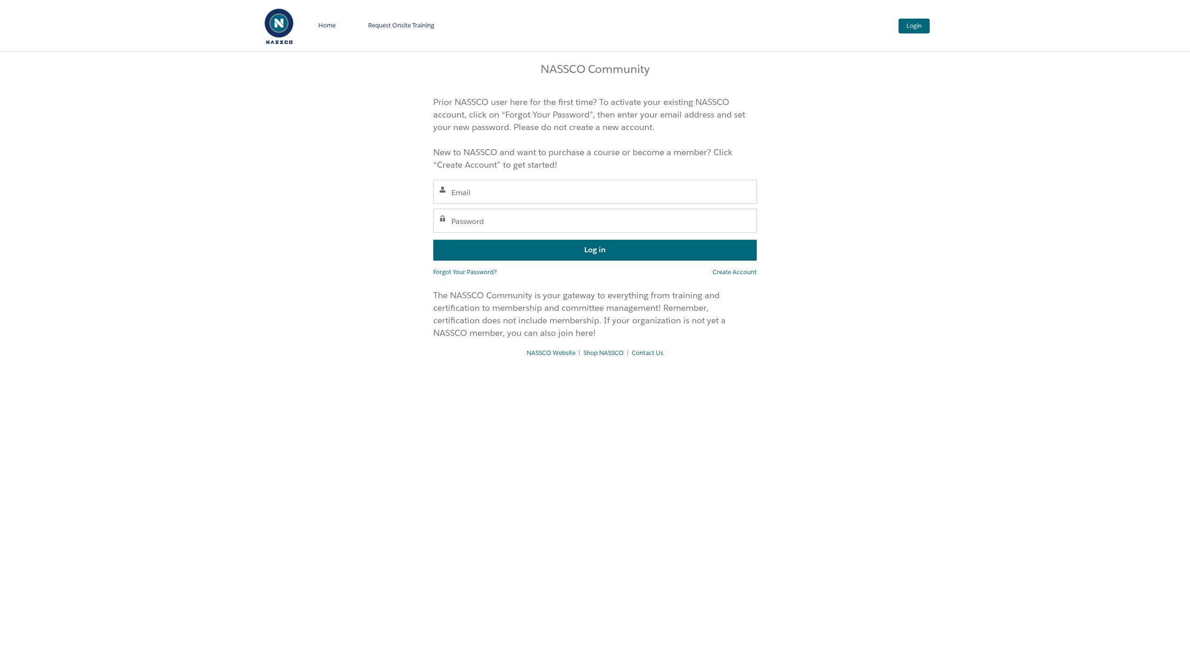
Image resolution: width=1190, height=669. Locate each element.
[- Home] (279, 26)
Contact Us (647, 353)
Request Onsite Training (401, 25)
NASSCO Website (551, 353)
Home (327, 25)
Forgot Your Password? (465, 272)
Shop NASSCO (603, 353)
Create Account (735, 272)
